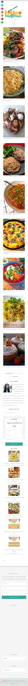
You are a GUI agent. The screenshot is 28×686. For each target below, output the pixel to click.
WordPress (12, 683)
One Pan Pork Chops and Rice (13, 176)
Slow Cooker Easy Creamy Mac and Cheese (13, 100)
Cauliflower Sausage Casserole (13, 329)
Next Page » (15, 376)
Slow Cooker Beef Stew (11, 214)
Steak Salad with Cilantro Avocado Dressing (11, 61)
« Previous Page (9, 373)
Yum (4, 560)
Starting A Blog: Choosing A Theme (14, 550)
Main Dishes (14, 483)
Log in (17, 683)
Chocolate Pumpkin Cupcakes (13, 367)
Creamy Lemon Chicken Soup (14, 463)
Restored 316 (23, 680)
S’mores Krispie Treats (10, 139)
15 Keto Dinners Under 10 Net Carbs (14, 498)
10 (10, 376)
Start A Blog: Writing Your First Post (14, 532)
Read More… (14, 405)
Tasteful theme (14, 680)
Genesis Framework (22, 682)
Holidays (13, 465)
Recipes (16, 465)
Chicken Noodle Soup (14, 515)
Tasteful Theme (12, 682)
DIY (9, 465)
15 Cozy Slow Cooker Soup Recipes (14, 480)
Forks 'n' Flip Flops (13, 12)
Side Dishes (21, 465)
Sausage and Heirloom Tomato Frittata (13, 252)
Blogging (16, 535)
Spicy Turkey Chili (9, 291)
